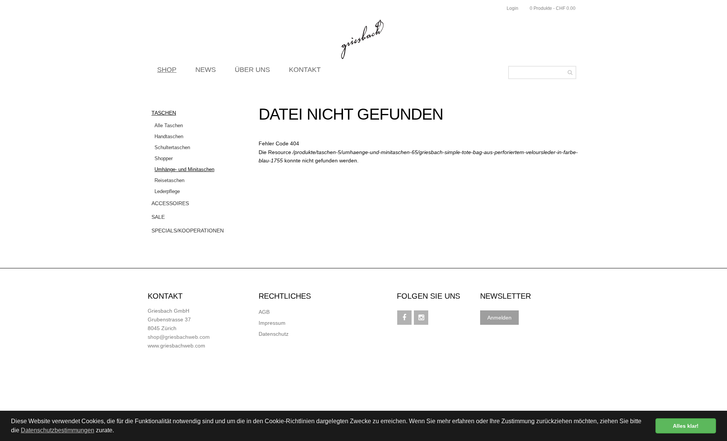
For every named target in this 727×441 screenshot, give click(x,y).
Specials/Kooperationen (187, 231)
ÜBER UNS (252, 69)
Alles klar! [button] (686, 426)
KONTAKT (305, 69)
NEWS (205, 69)
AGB (264, 312)
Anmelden (499, 318)
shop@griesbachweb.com (179, 337)
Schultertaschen (172, 147)
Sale (158, 217)
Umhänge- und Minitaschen (184, 169)
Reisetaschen (169, 180)
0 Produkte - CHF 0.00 (553, 8)
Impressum (272, 323)
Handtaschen (168, 136)
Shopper (163, 158)
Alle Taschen (168, 125)
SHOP (166, 69)
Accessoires (170, 203)
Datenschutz (274, 334)
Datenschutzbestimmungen (57, 430)
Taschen (163, 113)
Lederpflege (167, 191)
